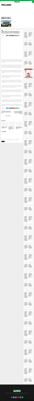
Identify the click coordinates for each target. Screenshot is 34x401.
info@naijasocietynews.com (18, 395)
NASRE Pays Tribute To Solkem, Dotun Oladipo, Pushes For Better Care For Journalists (30, 44)
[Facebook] (29, 0)
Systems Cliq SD (16, 400)
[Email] (32, 0)
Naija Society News (8, 115)
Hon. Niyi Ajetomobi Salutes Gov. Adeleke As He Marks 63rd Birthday (4, 127)
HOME (13, 0)
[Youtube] (18, 397)
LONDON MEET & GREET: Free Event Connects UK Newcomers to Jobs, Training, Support (26, 44)
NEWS (2, 30)
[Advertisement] (17, 11)
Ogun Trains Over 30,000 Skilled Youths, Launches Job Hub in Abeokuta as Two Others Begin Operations (18, 112)
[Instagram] (16, 397)
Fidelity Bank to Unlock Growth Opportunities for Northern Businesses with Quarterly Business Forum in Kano (31, 34)
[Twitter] (14, 397)
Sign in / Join (10, 0)
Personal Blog (15, 0)
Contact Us (18, 0)
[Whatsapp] (33, 0)
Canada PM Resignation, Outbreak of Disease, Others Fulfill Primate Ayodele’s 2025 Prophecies (19, 127)
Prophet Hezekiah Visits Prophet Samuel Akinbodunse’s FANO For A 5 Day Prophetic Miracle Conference (12, 128)
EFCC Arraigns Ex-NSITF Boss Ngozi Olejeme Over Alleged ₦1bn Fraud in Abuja (6, 112)
